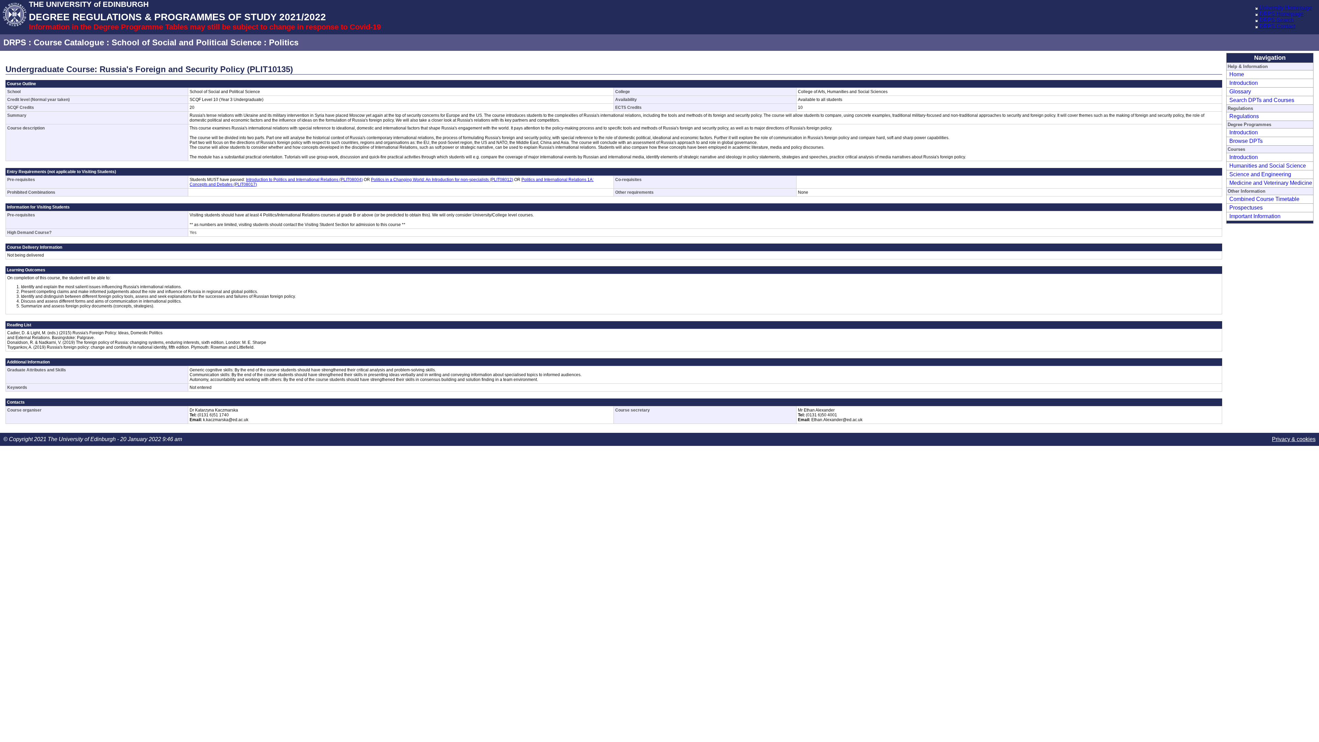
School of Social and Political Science (186, 42)
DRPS (14, 42)
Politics (283, 42)
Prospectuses (1246, 208)
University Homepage (1285, 8)
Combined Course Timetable (1264, 199)
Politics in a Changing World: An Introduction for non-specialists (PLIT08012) (442, 179)
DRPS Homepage (1281, 14)
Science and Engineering (1260, 174)
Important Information (1255, 216)
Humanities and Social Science (1267, 166)
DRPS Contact (1277, 26)
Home (1236, 74)
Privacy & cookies (1294, 439)
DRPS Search (1276, 20)
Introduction (1243, 83)
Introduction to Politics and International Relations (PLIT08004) (304, 179)
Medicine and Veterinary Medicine (1270, 183)
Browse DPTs (1246, 141)
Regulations (1244, 116)
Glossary (1240, 91)
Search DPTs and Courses (1261, 100)
